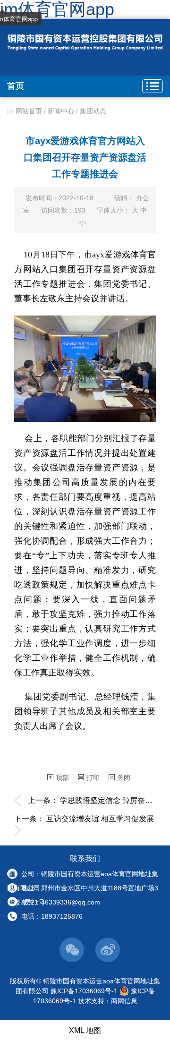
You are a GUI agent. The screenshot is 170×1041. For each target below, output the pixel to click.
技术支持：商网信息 (107, 1001)
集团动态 (93, 111)
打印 (93, 777)
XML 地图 (85, 1030)
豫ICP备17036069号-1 (84, 991)
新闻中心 (61, 111)
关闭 (123, 777)
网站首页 (29, 111)
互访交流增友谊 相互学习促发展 (100, 819)
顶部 (62, 777)
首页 (15, 86)
